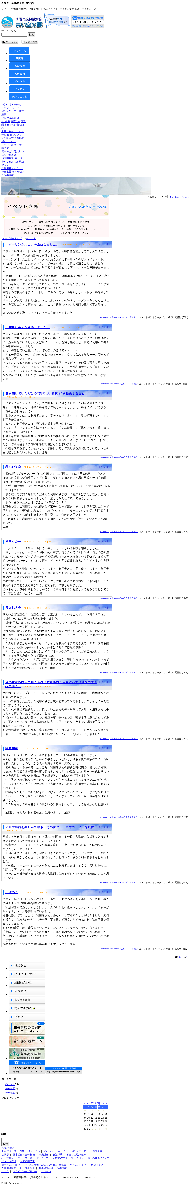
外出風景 (6, 171)
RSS (171, 196)
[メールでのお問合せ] (63, 1073)
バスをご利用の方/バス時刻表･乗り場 (45, 1164)
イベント (6, 107)
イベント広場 (8, 144)
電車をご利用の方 (11, 151)
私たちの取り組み (76, 1154)
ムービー (16, 107)
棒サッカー (13, 541)
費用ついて (42, 1158)
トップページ (8, 1151)
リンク (5, 1171)
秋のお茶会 (13, 466)
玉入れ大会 (13, 607)
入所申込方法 (8, 138)
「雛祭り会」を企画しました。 (27, 327)
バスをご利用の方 (12, 155)
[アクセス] (19, 91)
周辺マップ (97, 1164)
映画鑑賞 (11, 748)
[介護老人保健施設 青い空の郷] (22, 27)
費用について (14, 134)
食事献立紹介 (46, 1168)
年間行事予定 (27, 1161)
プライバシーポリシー (25, 1171)
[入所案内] (19, 76)
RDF (177, 196)
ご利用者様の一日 (11, 1168)
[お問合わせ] (27, 985)
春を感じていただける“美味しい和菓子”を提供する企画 (45, 393)
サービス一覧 (25, 1158)
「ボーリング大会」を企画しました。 (32, 244)
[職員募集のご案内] (27, 1033)
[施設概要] (19, 68)
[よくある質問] (27, 1002)
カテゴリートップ (12, 238)
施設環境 (57, 1154)
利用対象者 (7, 131)
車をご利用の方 (9, 161)
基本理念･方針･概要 (24, 1154)
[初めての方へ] (27, 1011)
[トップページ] (19, 53)
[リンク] (27, 1020)
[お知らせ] (27, 968)
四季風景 (97, 1151)
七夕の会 (11, 892)
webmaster (104, 317)
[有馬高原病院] (27, 1058)
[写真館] (19, 60)
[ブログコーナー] (27, 977)
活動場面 (9, 175)
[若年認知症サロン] (27, 1046)
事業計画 (15, 121)
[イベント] (19, 83)
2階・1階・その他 (11, 104)
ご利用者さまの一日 (12, 168)
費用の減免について (98, 1158)
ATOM (185, 196)
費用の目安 (77, 1158)
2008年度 (10, 1092)
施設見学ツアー (9, 111)
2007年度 (10, 1088)
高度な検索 (7, 1148)
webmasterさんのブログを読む (124, 317)
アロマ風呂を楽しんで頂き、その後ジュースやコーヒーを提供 (49, 827)
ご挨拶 (5, 118)
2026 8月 (95, 1103)
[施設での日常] (19, 99)
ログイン (46, 1171)
